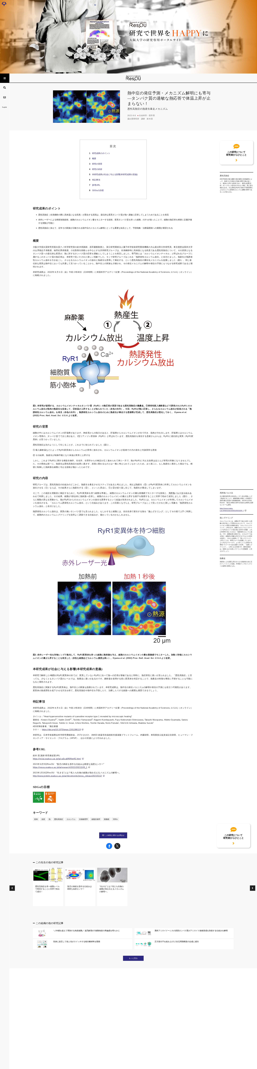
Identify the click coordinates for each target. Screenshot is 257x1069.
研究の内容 (97, 169)
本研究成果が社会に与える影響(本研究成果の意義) (115, 174)
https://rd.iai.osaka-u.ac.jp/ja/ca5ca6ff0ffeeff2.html (57, 759)
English (4, 107)
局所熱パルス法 (176, 493)
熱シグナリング (155, 511)
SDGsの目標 (98, 190)
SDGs (115, 819)
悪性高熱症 (58, 819)
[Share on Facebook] (109, 848)
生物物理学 (83, 819)
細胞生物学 (96, 819)
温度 (43, 819)
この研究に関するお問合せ (114, 835)
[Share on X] (117, 848)
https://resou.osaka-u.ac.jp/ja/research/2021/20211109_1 (60, 767)
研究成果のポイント (101, 153)
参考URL (96, 185)
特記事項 (96, 180)
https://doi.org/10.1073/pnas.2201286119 (61, 729)
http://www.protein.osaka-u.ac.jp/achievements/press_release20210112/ (67, 776)
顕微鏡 (106, 819)
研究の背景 (97, 164)
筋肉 (36, 819)
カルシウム (71, 819)
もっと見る (133, 958)
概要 (94, 158)
